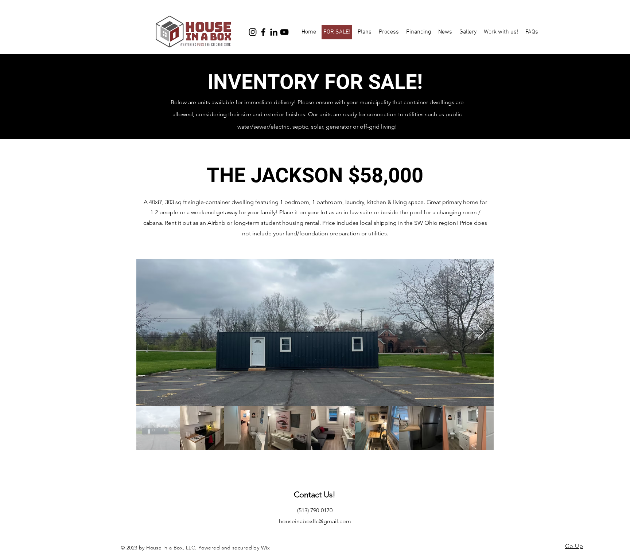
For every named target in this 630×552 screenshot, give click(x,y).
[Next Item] (481, 332)
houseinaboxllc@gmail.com (315, 521)
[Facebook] (263, 32)
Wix (265, 547)
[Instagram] (253, 32)
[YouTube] (284, 32)
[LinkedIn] (274, 32)
